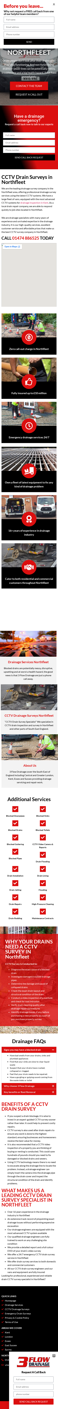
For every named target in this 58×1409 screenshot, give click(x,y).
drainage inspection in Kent (34, 202)
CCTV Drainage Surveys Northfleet (29, 715)
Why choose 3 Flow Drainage (19, 1086)
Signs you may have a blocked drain (22, 1049)
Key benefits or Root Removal (19, 1092)
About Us (29, 765)
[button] (29, 1050)
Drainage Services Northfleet (28, 662)
